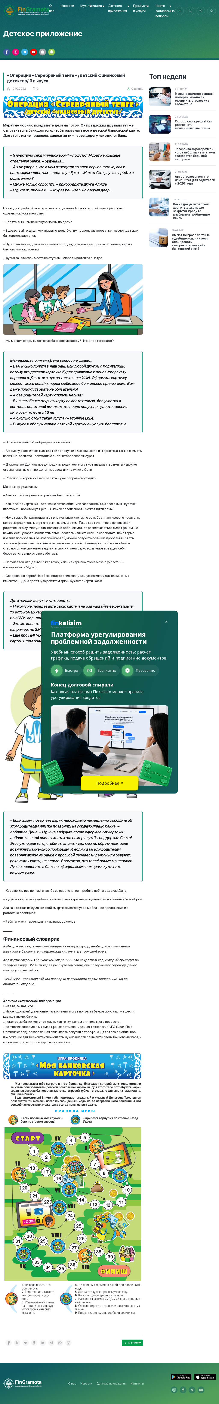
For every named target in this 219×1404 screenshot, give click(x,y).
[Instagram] (68, 1343)
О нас (72, 1383)
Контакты (137, 1383)
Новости (67, 6)
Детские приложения (111, 1383)
